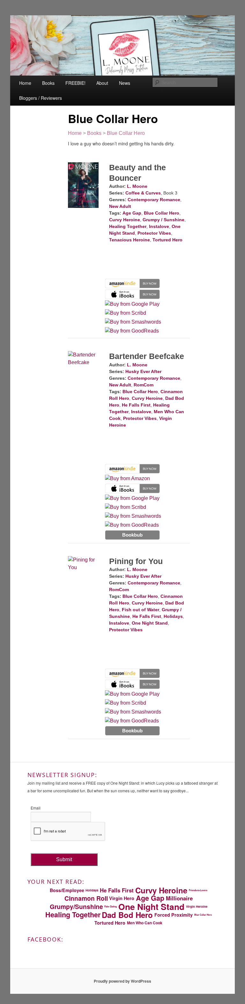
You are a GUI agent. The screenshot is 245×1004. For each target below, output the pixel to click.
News (124, 83)
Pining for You (136, 561)
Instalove (159, 226)
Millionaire (179, 898)
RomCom (143, 384)
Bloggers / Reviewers (40, 98)
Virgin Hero (121, 898)
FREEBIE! (75, 83)
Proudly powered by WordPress (122, 981)
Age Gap (131, 213)
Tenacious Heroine (129, 239)
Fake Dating (110, 906)
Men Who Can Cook (144, 923)
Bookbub (132, 535)
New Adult (120, 206)
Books (48, 83)
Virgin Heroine (196, 906)
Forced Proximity (173, 915)
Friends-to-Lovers (198, 890)
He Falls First (136, 404)
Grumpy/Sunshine (76, 906)
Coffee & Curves (143, 192)
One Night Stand (150, 623)
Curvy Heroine (124, 219)
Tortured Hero (167, 239)
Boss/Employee (67, 890)
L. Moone (137, 186)
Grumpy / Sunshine (163, 219)
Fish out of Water (140, 609)
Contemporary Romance (154, 199)
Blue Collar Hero (126, 133)
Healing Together (127, 226)
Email (36, 807)
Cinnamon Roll (86, 898)
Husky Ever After (143, 371)
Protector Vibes (154, 233)
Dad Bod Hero (127, 915)
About (102, 83)
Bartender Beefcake (146, 356)
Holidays (173, 616)
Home (25, 83)
